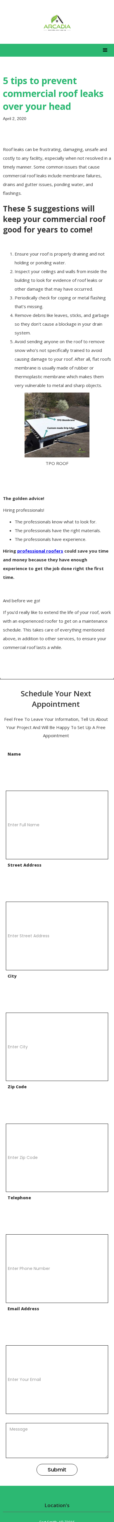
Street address (25, 865)
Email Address (23, 1308)
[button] (105, 50)
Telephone (19, 1197)
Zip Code (17, 1086)
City (12, 976)
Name (14, 754)
